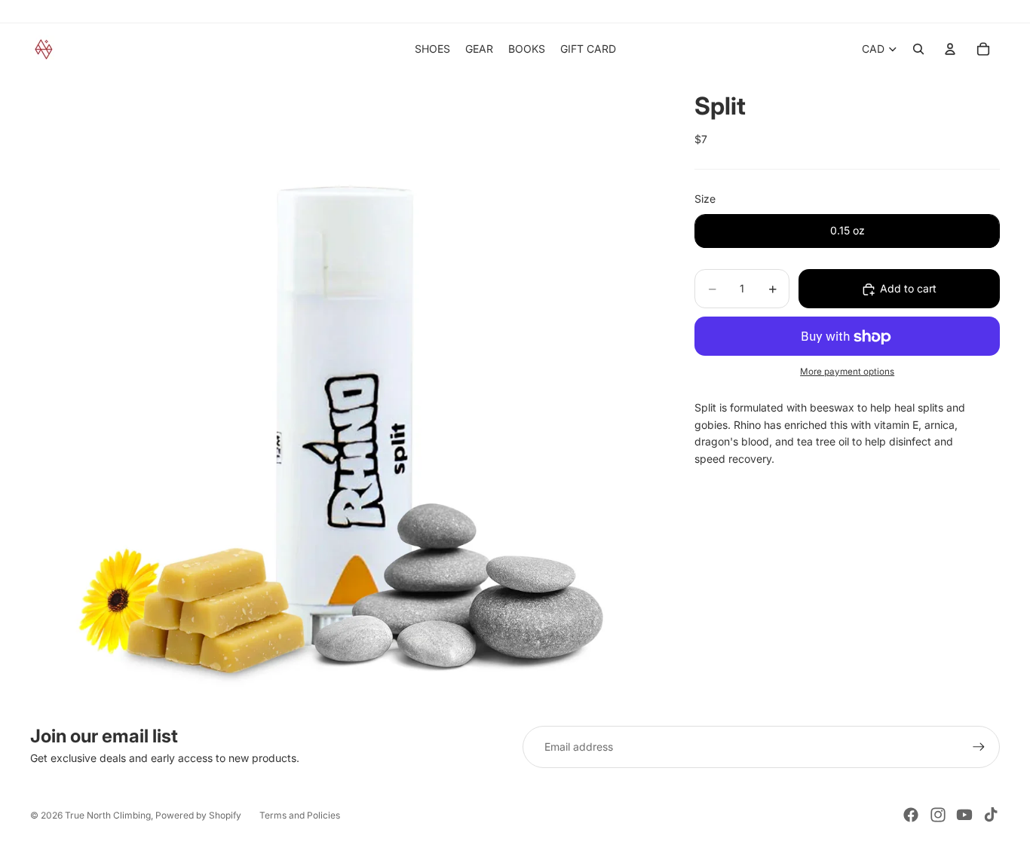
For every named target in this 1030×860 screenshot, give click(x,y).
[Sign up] (978, 747)
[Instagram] (938, 815)
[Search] (918, 49)
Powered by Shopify (198, 815)
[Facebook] (911, 815)
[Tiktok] (991, 815)
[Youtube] (964, 815)
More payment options (847, 371)
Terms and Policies (299, 815)
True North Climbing (108, 815)
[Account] (950, 49)
